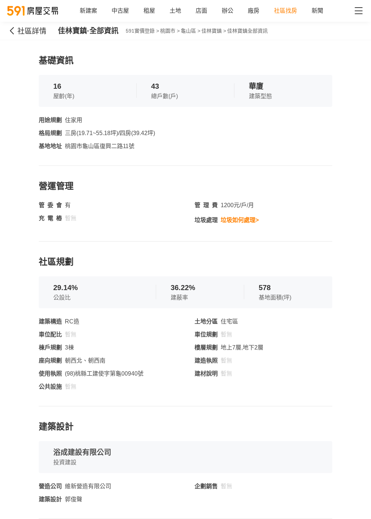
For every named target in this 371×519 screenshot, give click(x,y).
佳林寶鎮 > (213, 31)
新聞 (317, 11)
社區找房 (285, 11)
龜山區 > (190, 31)
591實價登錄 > (142, 31)
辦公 (227, 11)
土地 (175, 11)
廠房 (253, 11)
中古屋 (120, 11)
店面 (201, 11)
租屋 (149, 11)
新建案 (88, 11)
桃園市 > (170, 31)
